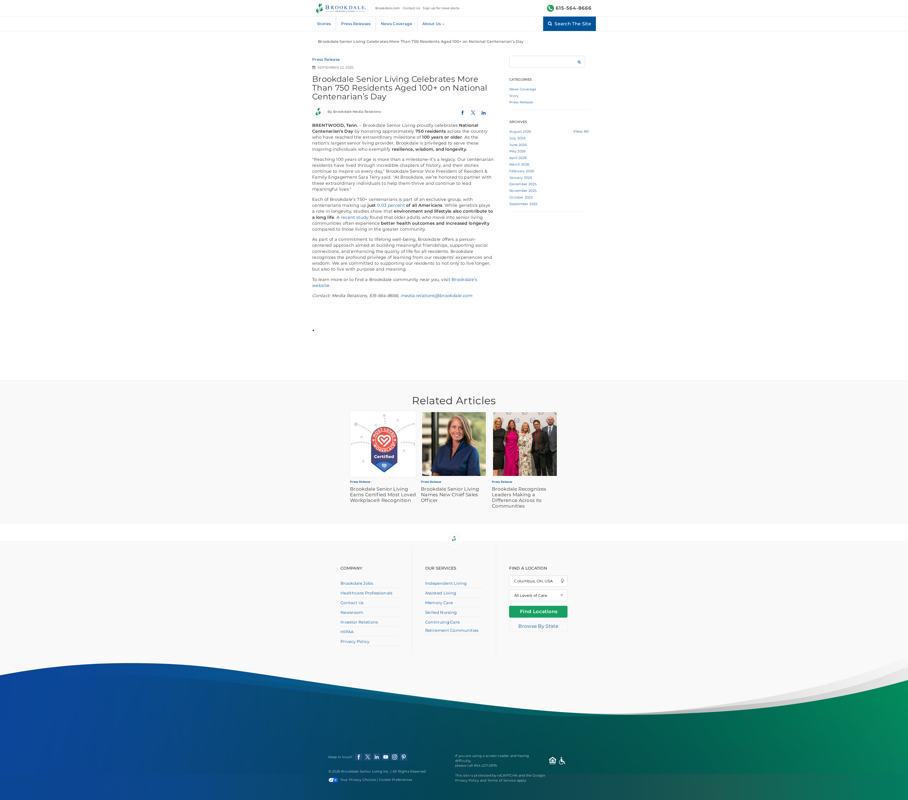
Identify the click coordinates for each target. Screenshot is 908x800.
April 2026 (518, 158)
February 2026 (521, 171)
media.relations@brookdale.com (435, 295)
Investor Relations (359, 622)
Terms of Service (501, 780)
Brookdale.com (387, 8)
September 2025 (523, 204)
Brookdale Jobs (356, 583)
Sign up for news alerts (441, 8)
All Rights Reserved (409, 771)
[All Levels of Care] (538, 595)
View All (581, 131)
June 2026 (518, 145)
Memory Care (439, 602)
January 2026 (520, 178)
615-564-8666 (574, 8)
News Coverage (396, 24)
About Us (432, 24)
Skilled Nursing (441, 612)
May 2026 (517, 151)
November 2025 (523, 191)
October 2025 (521, 197)
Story (514, 96)
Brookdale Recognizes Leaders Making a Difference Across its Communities (519, 497)
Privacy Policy (354, 641)
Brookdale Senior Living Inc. (365, 771)
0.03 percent (391, 205)
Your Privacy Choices (358, 780)
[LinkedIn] (483, 115)
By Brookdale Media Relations (354, 112)
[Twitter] (473, 115)
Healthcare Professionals (366, 593)
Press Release (326, 59)
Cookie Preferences (395, 780)
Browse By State (538, 626)
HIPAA (347, 631)
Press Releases (356, 24)
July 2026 (517, 138)
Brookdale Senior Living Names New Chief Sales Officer (450, 494)
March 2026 (519, 164)
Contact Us (411, 8)
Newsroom (351, 612)
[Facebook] (462, 114)
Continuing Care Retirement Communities (452, 626)
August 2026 (520, 131)
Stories (324, 24)
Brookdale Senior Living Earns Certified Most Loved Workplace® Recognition (383, 494)
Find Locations (539, 611)
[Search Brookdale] (579, 62)
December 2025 (523, 184)
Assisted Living (440, 593)
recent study (355, 217)
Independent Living (446, 583)
